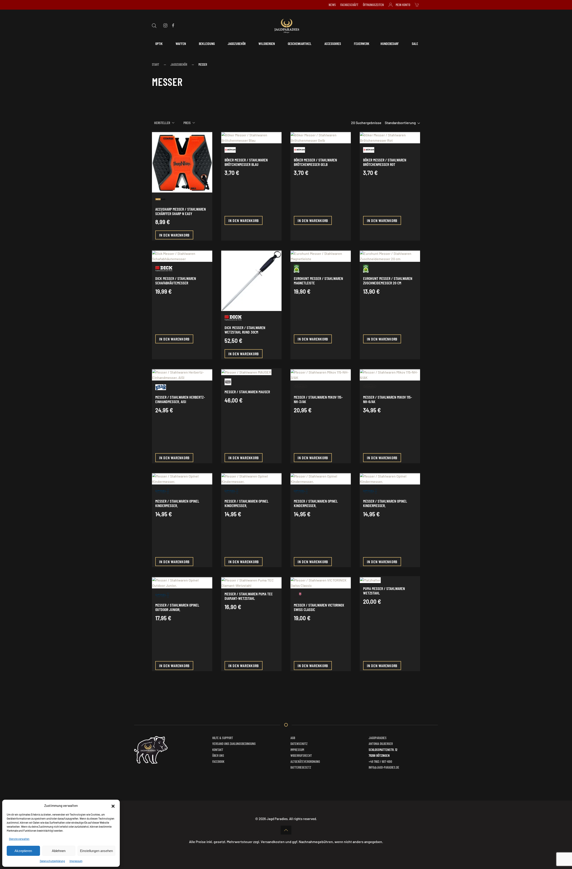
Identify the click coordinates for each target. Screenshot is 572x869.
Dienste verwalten (19, 838)
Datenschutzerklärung (52, 861)
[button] (113, 805)
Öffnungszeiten (373, 5)
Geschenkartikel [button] (299, 43)
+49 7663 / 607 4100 (380, 761)
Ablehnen (58, 851)
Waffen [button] (181, 43)
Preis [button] (187, 123)
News (332, 5)
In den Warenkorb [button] (174, 235)
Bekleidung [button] (207, 43)
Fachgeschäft (349, 5)
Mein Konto (403, 5)
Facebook (218, 761)
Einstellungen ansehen (96, 851)
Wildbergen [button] (267, 43)
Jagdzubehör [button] (237, 43)
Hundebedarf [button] (390, 43)
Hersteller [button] (162, 123)
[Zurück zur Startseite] (286, 25)
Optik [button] (159, 43)
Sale (415, 43)
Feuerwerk (361, 43)
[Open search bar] (154, 25)
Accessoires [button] (332, 43)
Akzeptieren (23, 851)
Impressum (75, 861)
